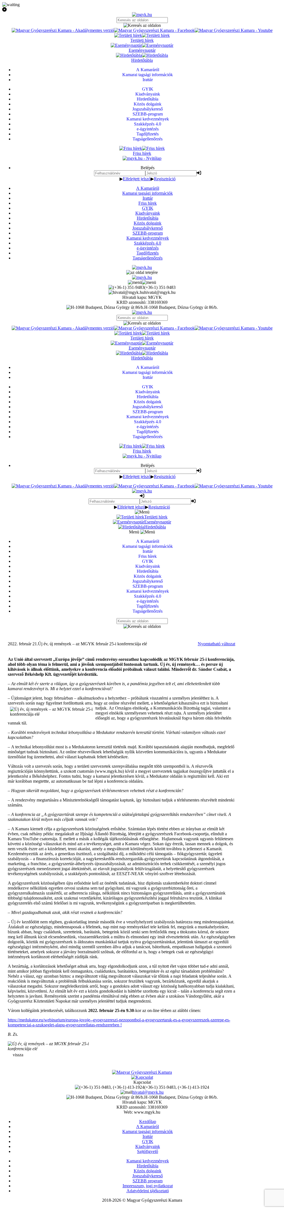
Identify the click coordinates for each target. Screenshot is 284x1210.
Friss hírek (147, 203)
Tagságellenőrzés (148, 258)
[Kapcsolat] (142, 1077)
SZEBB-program (148, 233)
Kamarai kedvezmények (147, 238)
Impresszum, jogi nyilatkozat (148, 1185)
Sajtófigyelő (147, 1151)
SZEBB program (148, 1180)
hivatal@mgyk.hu (148, 1092)
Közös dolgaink (147, 223)
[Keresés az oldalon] (142, 25)
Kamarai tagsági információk (147, 193)
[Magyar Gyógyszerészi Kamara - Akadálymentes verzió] (63, 30)
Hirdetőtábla (147, 218)
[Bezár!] (142, 9)
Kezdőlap (147, 1121)
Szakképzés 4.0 (147, 243)
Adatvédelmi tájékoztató (147, 1190)
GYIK (147, 208)
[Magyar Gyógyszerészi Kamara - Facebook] (154, 30)
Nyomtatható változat (216, 643)
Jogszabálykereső (147, 228)
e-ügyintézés (148, 248)
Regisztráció (165, 178)
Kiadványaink (147, 213)
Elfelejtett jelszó (137, 178)
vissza (18, 1054)
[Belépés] (199, 173)
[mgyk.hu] (142, 14)
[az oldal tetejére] (142, 272)
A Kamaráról (147, 188)
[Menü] (142, 282)
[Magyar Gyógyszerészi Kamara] (142, 1072)
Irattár (148, 198)
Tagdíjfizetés (147, 253)
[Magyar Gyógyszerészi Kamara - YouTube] (234, 30)
